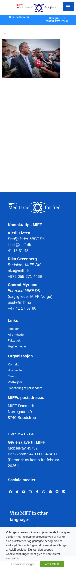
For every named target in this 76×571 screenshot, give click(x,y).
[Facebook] (10, 492)
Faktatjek (14, 340)
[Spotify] (50, 492)
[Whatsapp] (43, 492)
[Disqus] (38, 131)
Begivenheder (17, 346)
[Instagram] (30, 492)
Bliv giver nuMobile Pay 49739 (57, 19)
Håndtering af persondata (25, 388)
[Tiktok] (37, 492)
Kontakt (13, 364)
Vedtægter (15, 382)
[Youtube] (24, 492)
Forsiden (13, 328)
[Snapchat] (57, 492)
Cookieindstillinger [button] (22, 564)
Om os (12, 376)
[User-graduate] (63, 492)
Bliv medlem (16, 370)
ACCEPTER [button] (52, 564)
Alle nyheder (16, 334)
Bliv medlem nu (19, 17)
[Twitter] (17, 492)
